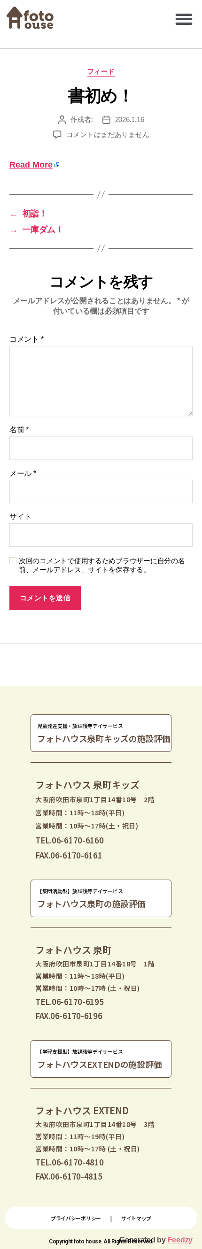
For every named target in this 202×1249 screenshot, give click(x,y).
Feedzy (180, 1240)
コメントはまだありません (107, 134)
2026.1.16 (129, 119)
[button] (183, 19)
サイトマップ (136, 1218)
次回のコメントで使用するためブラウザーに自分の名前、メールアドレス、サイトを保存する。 (102, 565)
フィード (101, 71)
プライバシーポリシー (76, 1218)
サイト (20, 517)
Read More (31, 164)
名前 (19, 430)
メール (22, 473)
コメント (26, 339)
